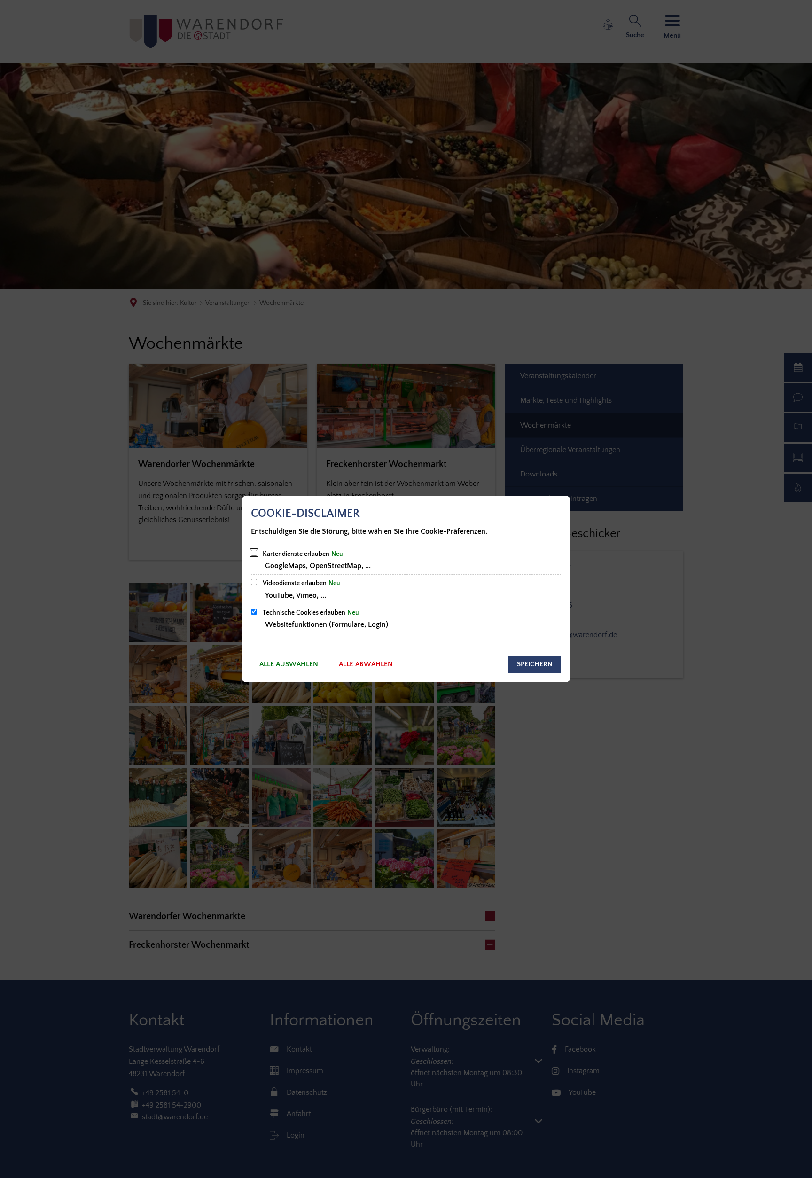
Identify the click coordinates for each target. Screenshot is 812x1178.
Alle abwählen (366, 664)
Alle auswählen (288, 664)
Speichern (535, 664)
